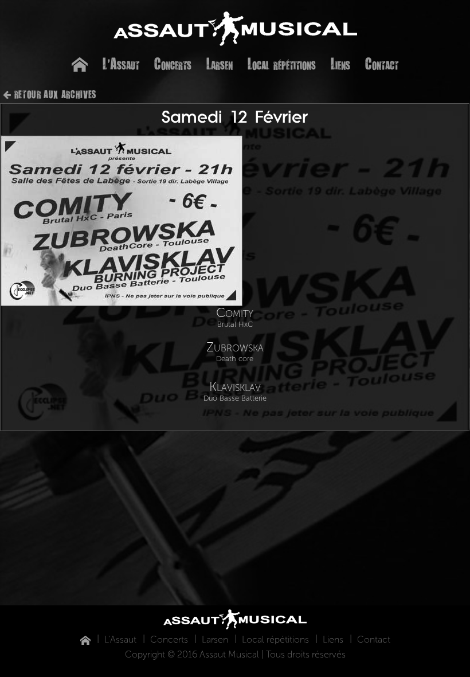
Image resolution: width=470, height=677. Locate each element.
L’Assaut (121, 63)
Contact (381, 63)
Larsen (219, 63)
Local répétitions (282, 63)
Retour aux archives (55, 94)
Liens (340, 63)
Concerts (172, 63)
